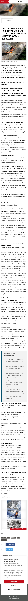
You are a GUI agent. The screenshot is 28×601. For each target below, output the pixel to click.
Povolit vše (13, 581)
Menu (21, 1)
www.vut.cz (22, 596)
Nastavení (13, 585)
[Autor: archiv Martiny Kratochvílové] (14, 505)
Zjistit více (6, 577)
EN (25, 1)
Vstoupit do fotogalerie (18, 528)
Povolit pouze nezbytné (14, 589)
